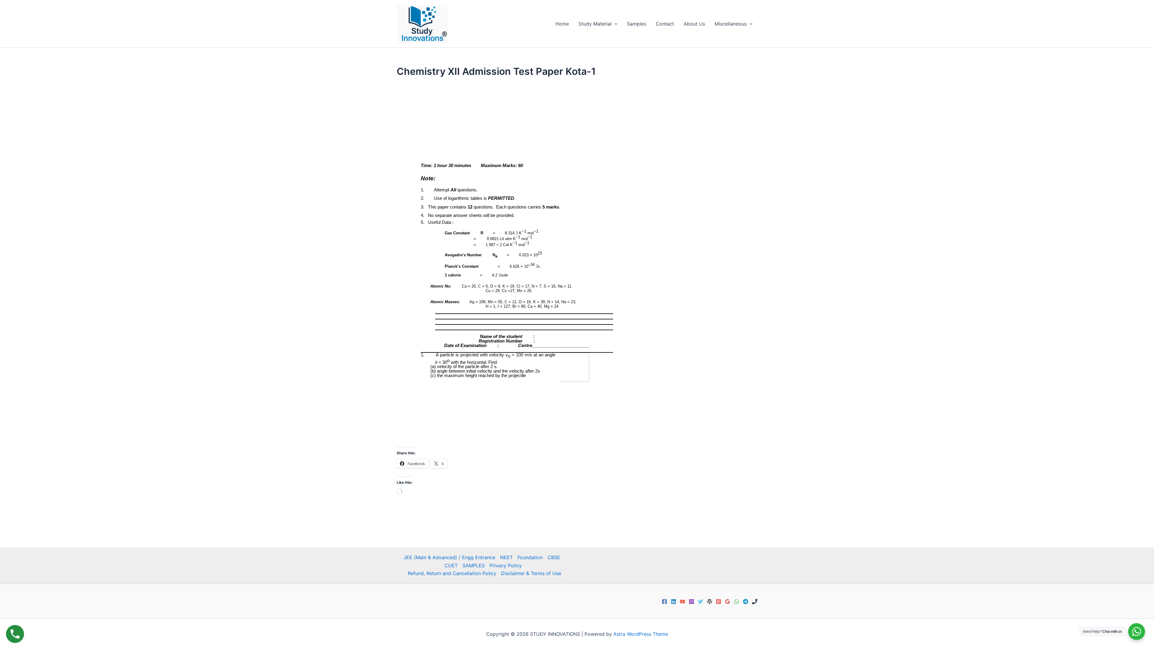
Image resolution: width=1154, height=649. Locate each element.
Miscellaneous (730, 24)
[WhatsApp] (736, 601)
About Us (694, 24)
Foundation (530, 557)
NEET (506, 557)
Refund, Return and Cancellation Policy (452, 573)
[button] (615, 24)
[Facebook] (664, 601)
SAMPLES (474, 565)
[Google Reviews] (727, 601)
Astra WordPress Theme (640, 634)
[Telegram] (745, 601)
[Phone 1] (754, 601)
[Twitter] (700, 601)
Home (562, 24)
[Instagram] (691, 601)
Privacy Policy (506, 565)
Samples (636, 24)
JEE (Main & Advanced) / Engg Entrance (449, 557)
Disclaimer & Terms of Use (531, 573)
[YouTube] (682, 601)
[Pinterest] (718, 601)
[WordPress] (709, 601)
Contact (665, 24)
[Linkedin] (673, 601)
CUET (451, 565)
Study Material (595, 24)
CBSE (554, 557)
